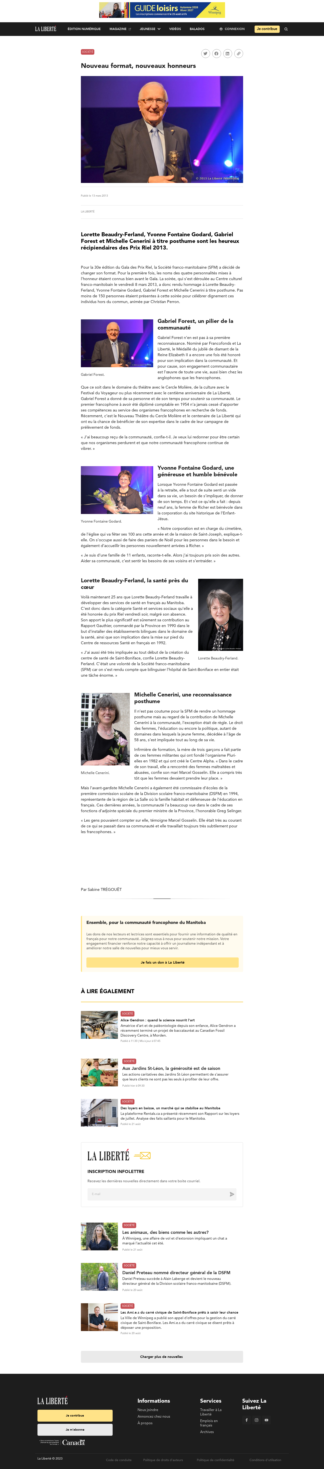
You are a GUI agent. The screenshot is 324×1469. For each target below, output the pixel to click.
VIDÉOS (175, 29)
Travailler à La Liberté (211, 1412)
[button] (205, 53)
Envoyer (228, 1194)
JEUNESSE (147, 29)
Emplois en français (209, 1423)
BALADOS (197, 29)
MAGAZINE (118, 29)
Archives (207, 1432)
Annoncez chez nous (154, 1417)
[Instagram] (256, 1423)
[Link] (238, 53)
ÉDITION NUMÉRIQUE (84, 29)
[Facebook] (246, 1423)
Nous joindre (148, 1410)
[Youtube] (266, 1423)
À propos (145, 1423)
